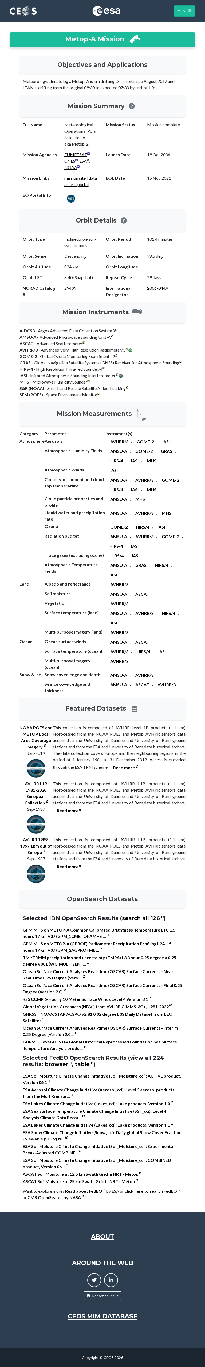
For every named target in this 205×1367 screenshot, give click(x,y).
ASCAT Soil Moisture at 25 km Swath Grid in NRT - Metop (79, 1181)
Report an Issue (105, 1295)
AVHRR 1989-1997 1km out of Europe (36, 846)
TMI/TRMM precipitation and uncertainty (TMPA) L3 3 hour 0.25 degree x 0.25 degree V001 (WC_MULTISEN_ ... (99, 960)
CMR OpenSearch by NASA (54, 1197)
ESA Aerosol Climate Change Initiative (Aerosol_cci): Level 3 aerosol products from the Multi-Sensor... (99, 1093)
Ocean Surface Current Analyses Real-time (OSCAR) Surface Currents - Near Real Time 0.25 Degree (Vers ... (98, 974)
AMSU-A (118, 451)
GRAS (166, 451)
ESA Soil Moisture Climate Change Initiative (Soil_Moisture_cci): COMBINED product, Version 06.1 (97, 1163)
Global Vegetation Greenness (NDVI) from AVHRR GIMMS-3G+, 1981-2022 (96, 1006)
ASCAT (142, 593)
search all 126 (141, 918)
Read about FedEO (84, 1190)
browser (57, 1064)
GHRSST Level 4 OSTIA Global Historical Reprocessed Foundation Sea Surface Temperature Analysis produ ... (100, 1045)
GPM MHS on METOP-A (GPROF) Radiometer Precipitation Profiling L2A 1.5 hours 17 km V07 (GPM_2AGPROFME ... (97, 947)
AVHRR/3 (119, 441)
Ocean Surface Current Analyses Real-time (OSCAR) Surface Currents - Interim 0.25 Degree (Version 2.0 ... (100, 1031)
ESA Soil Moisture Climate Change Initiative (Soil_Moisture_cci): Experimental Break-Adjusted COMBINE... (98, 1149)
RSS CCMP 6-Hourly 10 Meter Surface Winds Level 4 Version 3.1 (86, 999)
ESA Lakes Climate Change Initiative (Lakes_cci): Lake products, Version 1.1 (97, 1124)
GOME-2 (145, 441)
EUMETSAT (75, 154)
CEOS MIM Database (102, 1316)
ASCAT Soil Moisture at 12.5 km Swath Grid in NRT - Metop (81, 1173)
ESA (83, 160)
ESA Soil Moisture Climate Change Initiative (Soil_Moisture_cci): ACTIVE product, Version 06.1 (102, 1079)
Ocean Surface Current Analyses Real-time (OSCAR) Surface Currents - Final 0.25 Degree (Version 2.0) (102, 988)
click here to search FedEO (151, 1190)
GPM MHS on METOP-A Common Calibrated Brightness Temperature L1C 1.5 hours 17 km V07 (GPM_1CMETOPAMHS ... (99, 933)
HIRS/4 (116, 460)
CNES (69, 160)
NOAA (70, 167)
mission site (75, 177)
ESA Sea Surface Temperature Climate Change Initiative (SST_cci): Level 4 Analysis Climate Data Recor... (94, 1114)
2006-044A (157, 288)
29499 (70, 288)
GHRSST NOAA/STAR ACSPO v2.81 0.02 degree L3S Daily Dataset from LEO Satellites (98, 1017)
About (102, 1236)
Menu (183, 11)
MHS (151, 460)
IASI (166, 441)
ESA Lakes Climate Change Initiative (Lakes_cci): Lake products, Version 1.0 (97, 1103)
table (83, 1064)
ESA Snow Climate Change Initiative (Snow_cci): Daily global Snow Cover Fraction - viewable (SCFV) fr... (102, 1135)
